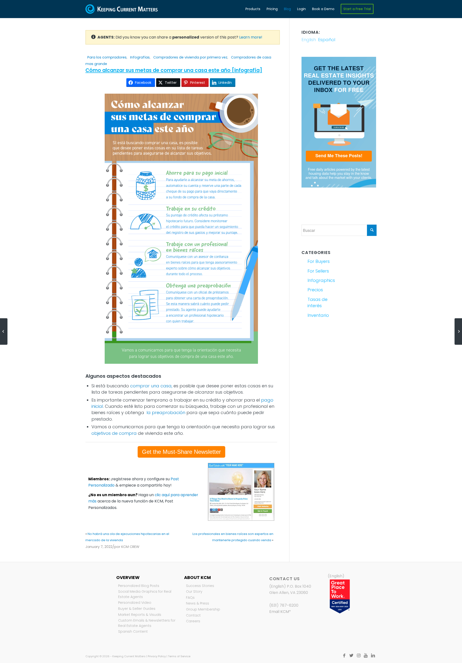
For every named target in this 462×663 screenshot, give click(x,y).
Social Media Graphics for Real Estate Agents (144, 594)
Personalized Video (134, 602)
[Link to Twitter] (351, 655)
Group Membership (203, 609)
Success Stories (200, 585)
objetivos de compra (114, 433)
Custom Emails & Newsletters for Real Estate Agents (146, 623)
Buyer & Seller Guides (136, 608)
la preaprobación (166, 413)
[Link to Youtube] (365, 655)
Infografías (140, 57)
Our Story (194, 591)
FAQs (190, 597)
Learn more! (250, 37)
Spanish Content (133, 631)
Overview (128, 577)
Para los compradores (107, 57)
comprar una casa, (151, 386)
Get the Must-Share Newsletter (181, 451)
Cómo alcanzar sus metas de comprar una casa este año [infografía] (173, 70)
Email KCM (279, 611)
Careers (193, 621)
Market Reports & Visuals (139, 614)
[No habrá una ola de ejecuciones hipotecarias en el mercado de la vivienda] (3, 331)
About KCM (197, 577)
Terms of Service (179, 656)
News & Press (197, 603)
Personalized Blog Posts (138, 585)
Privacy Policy (157, 656)
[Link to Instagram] (358, 655)
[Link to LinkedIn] (373, 655)
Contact (193, 615)
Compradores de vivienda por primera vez (190, 57)
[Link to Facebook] (344, 655)
